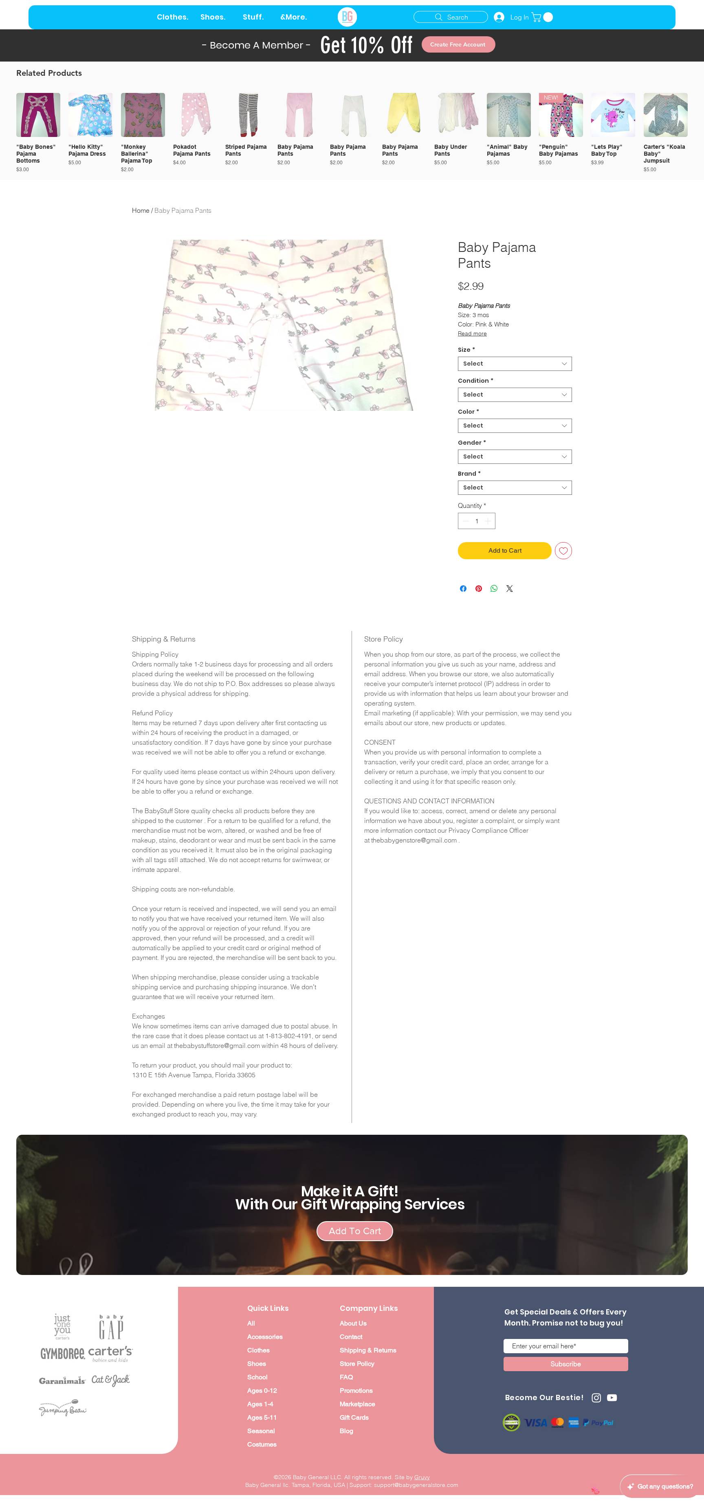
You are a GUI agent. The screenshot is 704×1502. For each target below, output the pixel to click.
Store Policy (357, 1363)
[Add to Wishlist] (563, 550)
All (251, 1323)
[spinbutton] (477, 521)
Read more (472, 333)
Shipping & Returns (368, 1350)
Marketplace (357, 1404)
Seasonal (261, 1431)
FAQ (346, 1377)
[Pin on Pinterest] (479, 588)
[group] (352, 133)
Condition (475, 380)
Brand (469, 473)
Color (468, 411)
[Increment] (488, 521)
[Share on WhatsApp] (494, 588)
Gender (472, 442)
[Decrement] (465, 521)
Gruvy (422, 1477)
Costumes (262, 1444)
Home (141, 210)
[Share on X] (510, 588)
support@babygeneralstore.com (416, 1485)
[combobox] (515, 364)
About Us (353, 1323)
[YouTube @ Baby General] (612, 1398)
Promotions (356, 1390)
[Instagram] (596, 1398)
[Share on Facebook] (463, 588)
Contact (351, 1337)
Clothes (258, 1350)
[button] (543, 17)
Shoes (256, 1363)
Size (466, 349)
